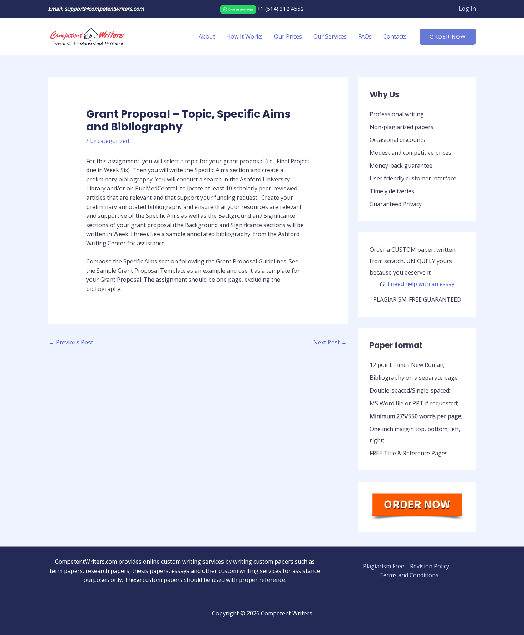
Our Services (330, 36)
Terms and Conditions (408, 575)
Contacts (395, 36)
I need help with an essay (420, 284)
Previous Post (71, 342)
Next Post (330, 342)
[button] (448, 37)
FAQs (365, 36)
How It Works (244, 36)
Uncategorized (109, 141)
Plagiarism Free (383, 566)
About (207, 36)
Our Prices (288, 36)
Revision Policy (429, 566)
